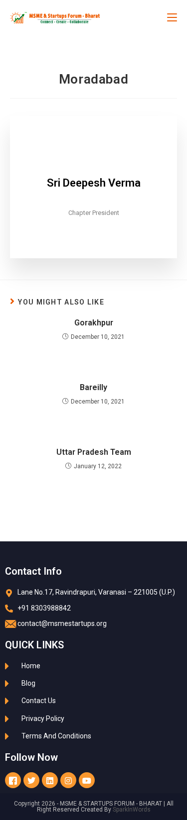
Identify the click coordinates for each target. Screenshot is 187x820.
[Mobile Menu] (172, 17)
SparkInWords (132, 809)
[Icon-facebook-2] (13, 780)
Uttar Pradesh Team (93, 452)
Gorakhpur (93, 322)
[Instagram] (68, 780)
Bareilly (93, 387)
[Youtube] (87, 780)
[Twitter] (31, 780)
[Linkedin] (50, 780)
